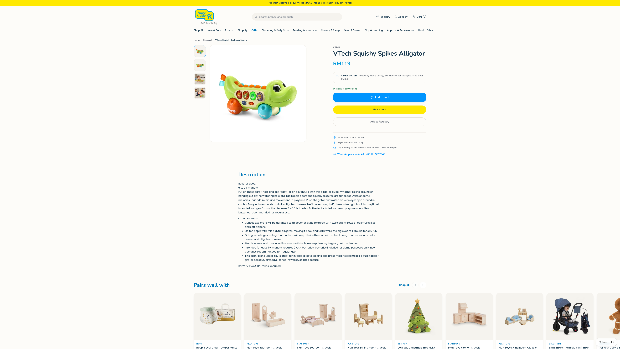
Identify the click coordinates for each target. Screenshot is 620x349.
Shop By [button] (242, 30)
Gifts (254, 30)
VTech (337, 47)
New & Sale (214, 30)
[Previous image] (215, 93)
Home (197, 40)
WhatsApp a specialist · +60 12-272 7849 (361, 154)
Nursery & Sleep (330, 30)
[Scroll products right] (423, 285)
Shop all (404, 285)
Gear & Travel (352, 30)
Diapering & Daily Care (275, 30)
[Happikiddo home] (206, 17)
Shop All (198, 30)
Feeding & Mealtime (305, 30)
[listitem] (200, 51)
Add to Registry (379, 121)
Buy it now (379, 109)
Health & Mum (426, 30)
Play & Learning (374, 30)
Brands (229, 30)
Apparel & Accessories (400, 30)
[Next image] (300, 93)
